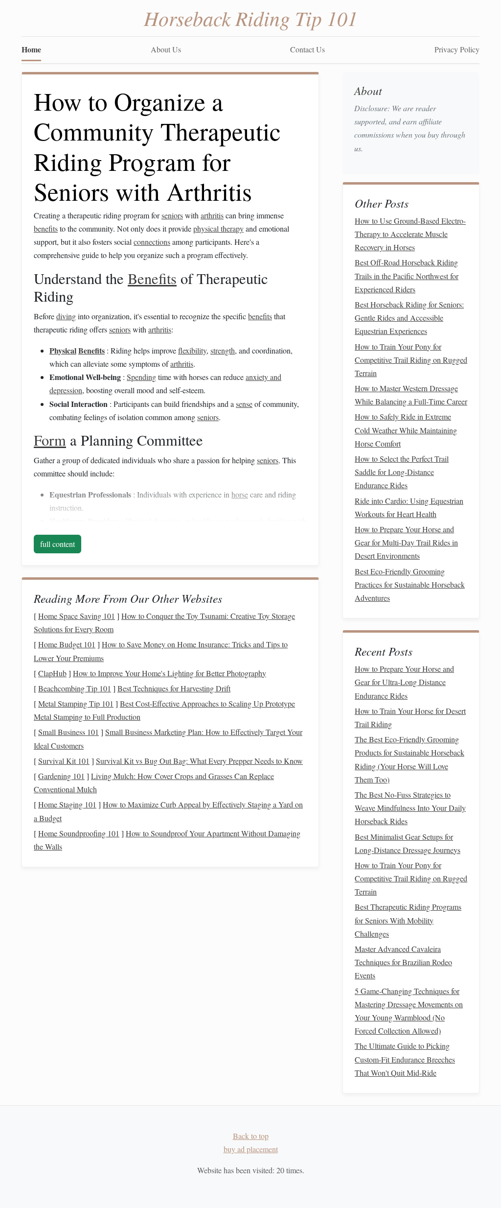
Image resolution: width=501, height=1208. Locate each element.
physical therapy (218, 228)
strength (222, 350)
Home (31, 49)
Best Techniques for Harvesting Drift (173, 688)
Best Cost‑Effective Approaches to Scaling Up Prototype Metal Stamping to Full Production (164, 710)
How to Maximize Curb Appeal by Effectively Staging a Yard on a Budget (168, 811)
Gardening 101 (61, 776)
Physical (62, 350)
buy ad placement (251, 1149)
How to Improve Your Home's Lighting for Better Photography (169, 673)
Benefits (152, 278)
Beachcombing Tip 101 (74, 688)
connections (152, 242)
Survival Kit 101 (64, 761)
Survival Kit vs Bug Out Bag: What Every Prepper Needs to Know (199, 761)
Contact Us (307, 49)
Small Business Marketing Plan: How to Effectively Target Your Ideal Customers (168, 738)
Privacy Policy (456, 49)
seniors (172, 215)
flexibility (192, 350)
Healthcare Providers (84, 520)
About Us (166, 49)
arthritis (212, 215)
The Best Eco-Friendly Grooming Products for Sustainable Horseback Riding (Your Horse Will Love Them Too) (409, 759)
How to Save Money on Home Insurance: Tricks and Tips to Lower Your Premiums (161, 651)
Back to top (251, 1136)
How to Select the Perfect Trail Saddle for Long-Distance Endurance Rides (402, 471)
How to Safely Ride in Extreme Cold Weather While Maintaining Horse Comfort (406, 429)
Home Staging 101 (67, 804)
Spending (141, 377)
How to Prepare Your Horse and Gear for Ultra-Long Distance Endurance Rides (404, 681)
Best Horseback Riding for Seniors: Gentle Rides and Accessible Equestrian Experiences (409, 317)
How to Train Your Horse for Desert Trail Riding (410, 717)
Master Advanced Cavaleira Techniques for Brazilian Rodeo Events (403, 962)
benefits (46, 228)
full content (57, 544)
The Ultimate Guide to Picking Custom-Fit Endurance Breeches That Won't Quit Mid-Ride (405, 1059)
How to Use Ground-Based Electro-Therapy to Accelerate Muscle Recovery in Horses (410, 233)
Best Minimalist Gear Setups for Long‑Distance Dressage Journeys (407, 843)
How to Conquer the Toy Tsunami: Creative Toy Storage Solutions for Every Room (164, 622)
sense (244, 404)
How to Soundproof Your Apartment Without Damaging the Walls (167, 840)
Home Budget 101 (66, 644)
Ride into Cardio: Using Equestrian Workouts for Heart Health (409, 507)
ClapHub (52, 673)
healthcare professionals (228, 521)
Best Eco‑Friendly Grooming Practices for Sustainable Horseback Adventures (410, 584)
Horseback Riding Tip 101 (251, 17)
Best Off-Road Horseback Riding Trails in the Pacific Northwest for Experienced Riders (406, 275)
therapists (167, 521)
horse (239, 494)
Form (50, 440)
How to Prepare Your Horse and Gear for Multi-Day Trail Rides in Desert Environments (406, 542)
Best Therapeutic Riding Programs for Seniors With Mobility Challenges (408, 919)
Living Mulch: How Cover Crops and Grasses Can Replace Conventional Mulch (154, 782)
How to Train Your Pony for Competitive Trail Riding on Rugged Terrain (411, 359)
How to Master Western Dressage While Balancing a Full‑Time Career (411, 394)
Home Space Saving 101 (76, 616)
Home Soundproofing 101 (78, 833)
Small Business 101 (68, 732)
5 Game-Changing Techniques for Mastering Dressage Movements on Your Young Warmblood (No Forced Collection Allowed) (409, 1011)
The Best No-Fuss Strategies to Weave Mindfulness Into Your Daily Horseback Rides (410, 807)
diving (66, 316)
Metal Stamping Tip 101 (76, 703)
